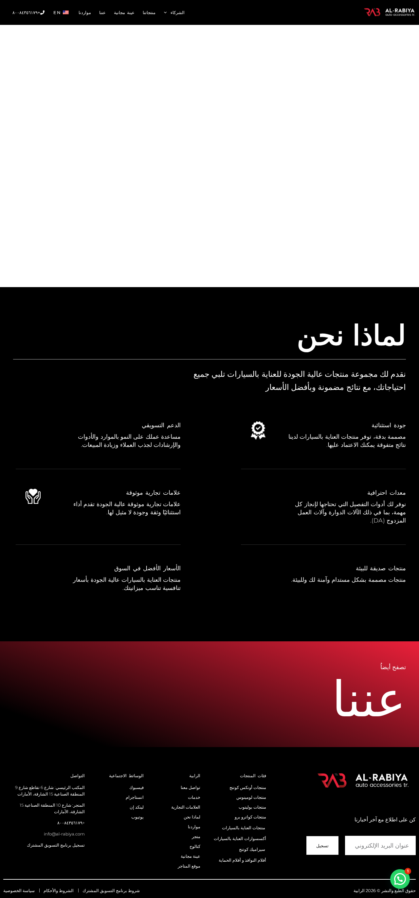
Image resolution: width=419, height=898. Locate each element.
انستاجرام (135, 797)
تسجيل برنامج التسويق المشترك (56, 845)
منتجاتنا (149, 12)
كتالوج (195, 846)
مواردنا (85, 12)
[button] (400, 879)
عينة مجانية (124, 12)
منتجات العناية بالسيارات (243, 827)
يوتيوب (137, 816)
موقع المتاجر (188, 866)
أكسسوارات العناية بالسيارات (240, 838)
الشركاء (178, 12)
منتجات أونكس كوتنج (247, 787)
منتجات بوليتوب (252, 807)
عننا (102, 12)
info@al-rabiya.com (64, 833)
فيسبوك (136, 787)
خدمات (194, 797)
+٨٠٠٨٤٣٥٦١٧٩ (26, 12)
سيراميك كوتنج (252, 849)
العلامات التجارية (185, 807)
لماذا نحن (192, 816)
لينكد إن (137, 807)
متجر (196, 836)
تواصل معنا (190, 787)
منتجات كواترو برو (250, 816)
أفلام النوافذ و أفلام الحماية (242, 860)
